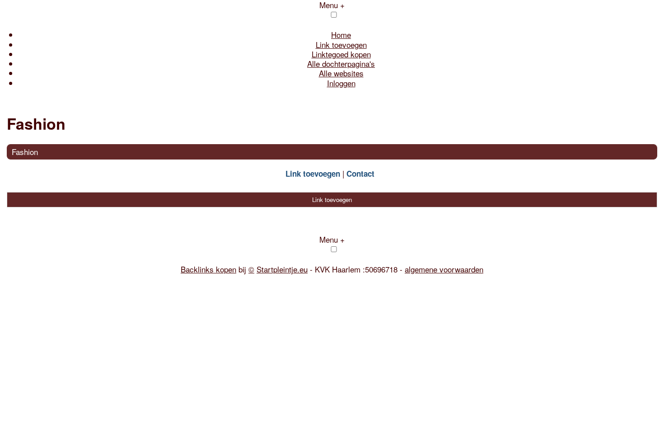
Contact (360, 173)
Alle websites (341, 73)
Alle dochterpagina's (341, 63)
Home (341, 34)
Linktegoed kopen (341, 54)
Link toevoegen (341, 44)
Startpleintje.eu (282, 269)
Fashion (25, 151)
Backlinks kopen (208, 269)
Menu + (332, 239)
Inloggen (341, 83)
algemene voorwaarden (444, 269)
